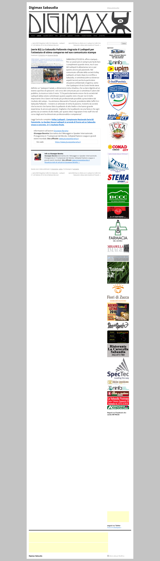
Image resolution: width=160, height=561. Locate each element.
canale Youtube (86, 36)
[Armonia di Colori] (118, 409)
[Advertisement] (118, 516)
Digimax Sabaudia (43, 7)
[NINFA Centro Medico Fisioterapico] (118, 64)
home (33, 36)
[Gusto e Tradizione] (118, 396)
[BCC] (118, 205)
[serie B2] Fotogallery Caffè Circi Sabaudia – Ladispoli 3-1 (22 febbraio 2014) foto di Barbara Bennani (48, 44)
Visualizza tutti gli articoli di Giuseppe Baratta (62, 162)
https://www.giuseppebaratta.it (68, 142)
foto (56, 36)
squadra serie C (48, 36)
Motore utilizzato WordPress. (117, 556)
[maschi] (102, 36)
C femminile (54, 169)
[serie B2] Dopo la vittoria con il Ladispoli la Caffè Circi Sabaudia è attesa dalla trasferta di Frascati (85, 44)
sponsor (70, 36)
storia (95, 36)
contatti (77, 36)
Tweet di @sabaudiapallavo (114, 527)
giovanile (62, 36)
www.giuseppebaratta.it (69, 138)
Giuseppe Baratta (53, 55)
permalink (76, 169)
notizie (39, 36)
